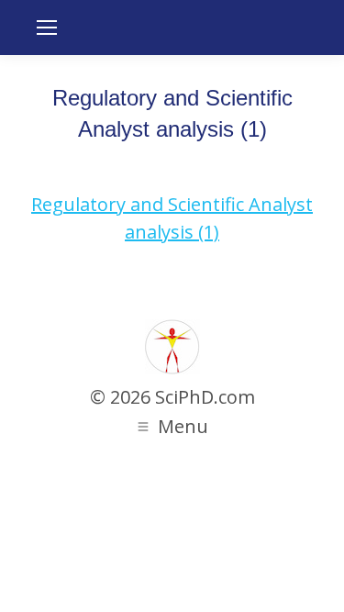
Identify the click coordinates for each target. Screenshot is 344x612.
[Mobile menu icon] (47, 27)
